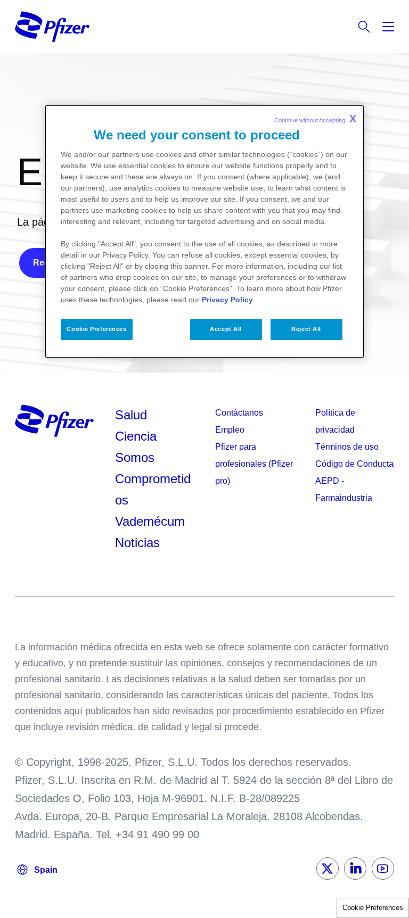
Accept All (226, 329)
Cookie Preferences (372, 908)
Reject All (306, 329)
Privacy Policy (227, 299)
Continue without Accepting (315, 119)
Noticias (137, 542)
